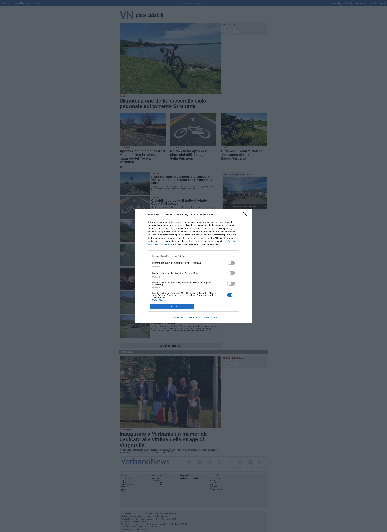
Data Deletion (176, 317)
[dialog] (193, 266)
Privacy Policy (210, 317)
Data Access (193, 317)
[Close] (246, 215)
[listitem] (193, 256)
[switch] (231, 263)
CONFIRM (171, 306)
